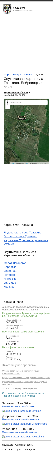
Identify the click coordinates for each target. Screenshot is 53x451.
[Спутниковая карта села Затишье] (21, 411)
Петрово (9, 274)
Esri (27, 163)
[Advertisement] (26, 42)
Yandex (27, 74)
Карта (7, 74)
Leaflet (13, 163)
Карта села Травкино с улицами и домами (26, 242)
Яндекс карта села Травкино (22, 232)
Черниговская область (16, 92)
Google (17, 74)
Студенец (10, 270)
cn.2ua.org (7, 445)
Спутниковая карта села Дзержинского (20, 419)
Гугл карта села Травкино (20, 236)
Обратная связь (24, 445)
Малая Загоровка (15, 263)
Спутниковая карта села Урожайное (19, 432)
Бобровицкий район (14, 95)
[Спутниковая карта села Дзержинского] (24, 424)
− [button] (8, 107)
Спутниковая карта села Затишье (18, 406)
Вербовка (10, 266)
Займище (10, 282)
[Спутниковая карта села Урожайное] (23, 436)
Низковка (10, 278)
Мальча (9, 286)
